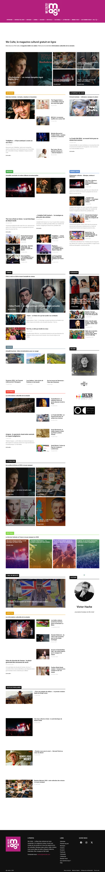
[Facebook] (81, 863)
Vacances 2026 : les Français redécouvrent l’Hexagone (14, 401)
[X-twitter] (92, 863)
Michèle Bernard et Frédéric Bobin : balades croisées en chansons (58, 135)
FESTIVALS (10, 554)
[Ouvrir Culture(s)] (61, 20)
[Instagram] (86, 863)
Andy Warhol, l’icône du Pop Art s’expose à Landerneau (58, 467)
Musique (62, 866)
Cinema (62, 868)
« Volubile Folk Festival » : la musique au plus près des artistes (49, 216)
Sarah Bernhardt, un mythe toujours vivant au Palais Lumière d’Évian (57, 452)
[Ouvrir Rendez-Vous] (79, 20)
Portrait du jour (64, 864)
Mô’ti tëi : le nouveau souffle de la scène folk (58, 118)
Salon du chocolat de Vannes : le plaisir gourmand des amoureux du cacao (19, 682)
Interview (62, 862)
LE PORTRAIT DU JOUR (77, 93)
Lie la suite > (8, 155)
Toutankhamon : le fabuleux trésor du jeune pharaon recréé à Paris (58, 422)
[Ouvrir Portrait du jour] (25, 20)
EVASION (9, 367)
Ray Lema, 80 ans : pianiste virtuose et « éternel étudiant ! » (57, 151)
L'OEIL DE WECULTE (12, 596)
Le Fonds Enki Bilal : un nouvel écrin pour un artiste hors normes (58, 437)
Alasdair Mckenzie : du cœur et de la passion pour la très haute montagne (57, 658)
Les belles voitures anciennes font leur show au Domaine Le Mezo (57, 643)
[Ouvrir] (97, 20)
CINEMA (9, 293)
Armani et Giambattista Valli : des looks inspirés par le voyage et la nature (58, 673)
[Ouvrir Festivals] (53, 20)
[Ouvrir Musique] (32, 20)
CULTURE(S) (10, 412)
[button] (7, 613)
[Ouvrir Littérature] (70, 20)
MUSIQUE (9, 171)
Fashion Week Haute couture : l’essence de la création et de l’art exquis (58, 690)
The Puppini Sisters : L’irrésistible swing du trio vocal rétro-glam (57, 101)
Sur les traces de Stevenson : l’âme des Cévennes (55, 402)
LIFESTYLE (10, 634)
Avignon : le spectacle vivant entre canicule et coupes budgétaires (20, 456)
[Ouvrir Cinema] (38, 20)
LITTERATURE (11, 482)
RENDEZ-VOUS (74, 171)
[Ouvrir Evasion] (45, 20)
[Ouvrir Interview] (13, 20)
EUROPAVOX (74, 293)
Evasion (62, 870)
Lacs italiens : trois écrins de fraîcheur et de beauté (34, 401)
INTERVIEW (10, 93)
